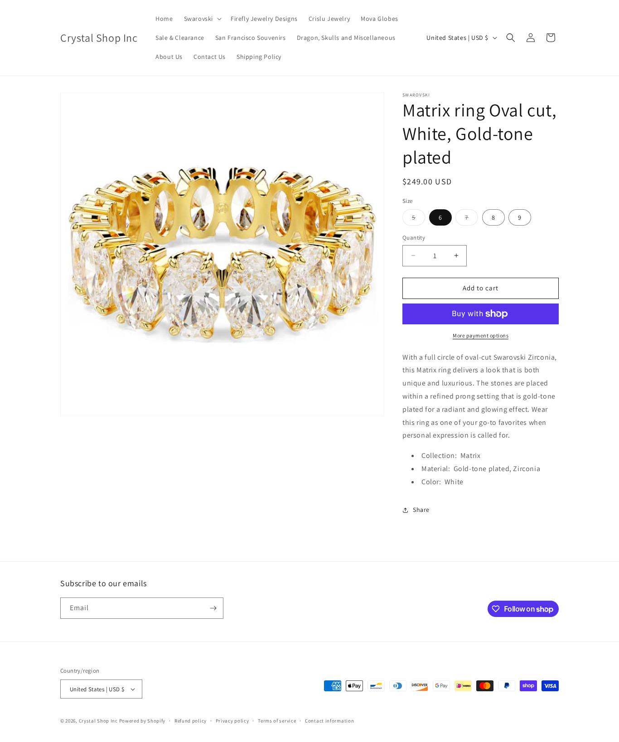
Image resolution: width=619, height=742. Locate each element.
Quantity (413, 237)
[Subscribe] (213, 608)
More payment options (480, 335)
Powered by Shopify (142, 721)
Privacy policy (232, 721)
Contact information (329, 721)
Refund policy (190, 721)
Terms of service (277, 721)
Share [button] (421, 510)
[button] (202, 18)
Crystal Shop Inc (98, 721)
